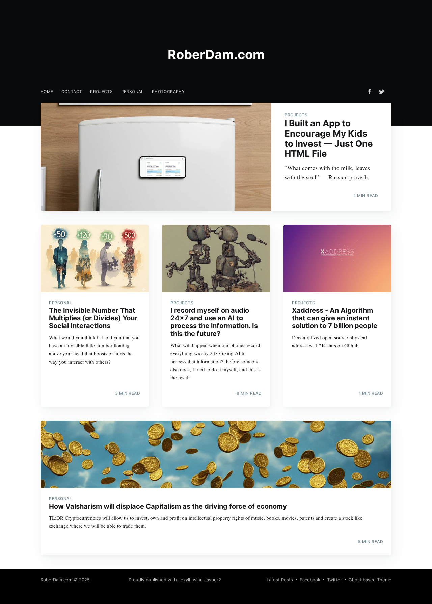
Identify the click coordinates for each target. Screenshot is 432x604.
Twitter (334, 579)
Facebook (310, 579)
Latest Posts (280, 579)
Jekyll (184, 579)
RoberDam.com (56, 579)
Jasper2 (212, 579)
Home (46, 91)
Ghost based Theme (370, 579)
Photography (168, 91)
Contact (71, 91)
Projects (101, 91)
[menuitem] (46, 91)
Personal (132, 91)
